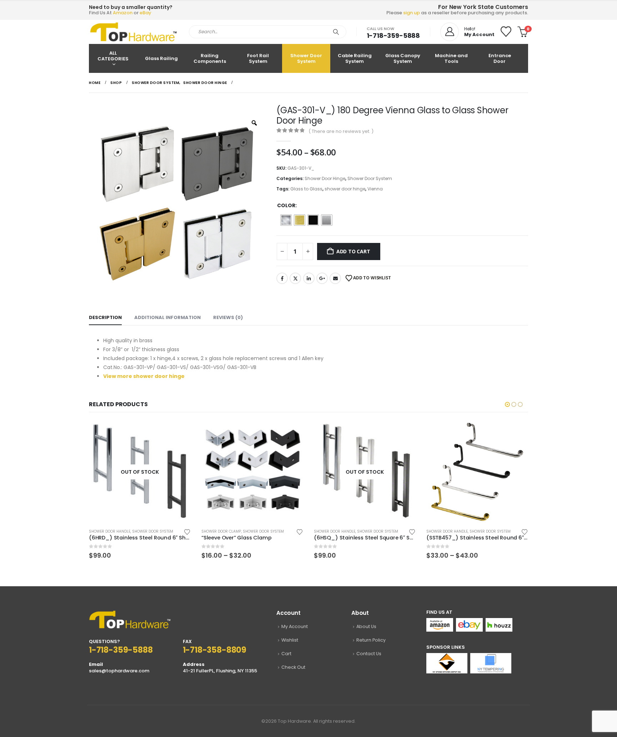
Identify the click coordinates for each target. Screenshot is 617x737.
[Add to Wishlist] (187, 531)
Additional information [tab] (167, 317)
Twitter (295, 278)
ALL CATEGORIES (113, 56)
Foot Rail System (258, 58)
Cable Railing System (355, 58)
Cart (286, 654)
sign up (411, 12)
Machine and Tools (451, 58)
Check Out (293, 667)
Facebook (282, 278)
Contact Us (368, 654)
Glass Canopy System (402, 58)
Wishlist (289, 640)
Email (335, 278)
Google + (322, 278)
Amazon (122, 12)
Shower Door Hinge (325, 178)
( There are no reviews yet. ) (340, 131)
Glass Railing (161, 58)
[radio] (286, 220)
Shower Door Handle (109, 531)
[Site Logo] (133, 32)
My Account (294, 626)
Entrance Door (499, 58)
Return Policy (371, 640)
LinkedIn (309, 278)
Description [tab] (105, 317)
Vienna (375, 189)
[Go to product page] (252, 472)
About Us (366, 626)
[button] (507, 404)
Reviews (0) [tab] (228, 317)
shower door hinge (345, 189)
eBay (145, 12)
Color (286, 205)
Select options (178, 432)
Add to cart (353, 251)
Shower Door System (306, 58)
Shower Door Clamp (221, 531)
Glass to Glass (306, 189)
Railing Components (210, 58)
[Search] (336, 32)
